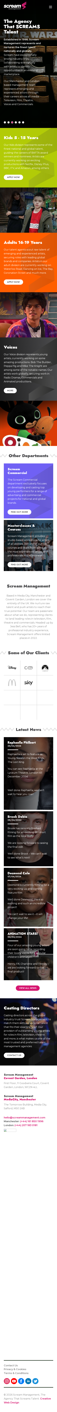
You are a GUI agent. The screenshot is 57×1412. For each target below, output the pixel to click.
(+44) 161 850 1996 (31, 1121)
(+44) (18, 1125)
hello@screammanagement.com (24, 1117)
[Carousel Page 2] (8, 122)
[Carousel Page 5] (19, 122)
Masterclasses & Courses (21, 527)
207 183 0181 (30, 1125)
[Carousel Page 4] (16, 122)
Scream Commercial (17, 471)
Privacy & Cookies (15, 1369)
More (10, 390)
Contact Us (14, 1055)
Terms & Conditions (16, 1373)
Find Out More (19, 511)
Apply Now (13, 177)
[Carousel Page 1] (5, 122)
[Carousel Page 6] (23, 122)
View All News (27, 988)
